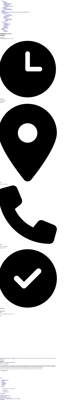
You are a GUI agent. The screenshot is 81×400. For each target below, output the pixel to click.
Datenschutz (4, 384)
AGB (3, 381)
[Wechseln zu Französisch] (42, 31)
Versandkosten (4, 383)
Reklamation (4, 380)
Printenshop (3, 382)
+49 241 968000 (5, 390)
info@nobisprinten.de (6, 391)
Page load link (2, 399)
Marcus (3, 38)
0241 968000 (5, 246)
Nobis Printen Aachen (9, 398)
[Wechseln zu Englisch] (42, 30)
